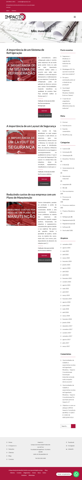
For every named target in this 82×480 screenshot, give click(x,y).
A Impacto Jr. (12, 446)
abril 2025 (65, 254)
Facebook (71, 442)
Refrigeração (41, 105)
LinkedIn (71, 449)
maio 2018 (65, 309)
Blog (9, 456)
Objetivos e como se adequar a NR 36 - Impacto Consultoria (68, 408)
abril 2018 (65, 312)
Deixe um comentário (45, 115)
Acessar (65, 122)
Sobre (7, 10)
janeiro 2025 (66, 265)
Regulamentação (67, 220)
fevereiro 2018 (67, 319)
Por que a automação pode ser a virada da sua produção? (68, 81)
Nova (39, 473)
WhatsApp (32, 475)
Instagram (71, 446)
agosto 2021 (66, 285)
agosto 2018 (66, 302)
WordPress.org (67, 135)
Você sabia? (66, 230)
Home (10, 442)
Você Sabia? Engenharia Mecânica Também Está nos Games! (68, 91)
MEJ (63, 188)
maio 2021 (65, 288)
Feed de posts (66, 125)
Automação (66, 152)
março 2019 (66, 295)
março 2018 (66, 316)
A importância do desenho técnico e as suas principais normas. (20, 6)
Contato (11, 459)
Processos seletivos (46, 174)
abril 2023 (65, 271)
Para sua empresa (45, 103)
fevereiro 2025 (67, 261)
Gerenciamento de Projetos (68, 169)
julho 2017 (65, 343)
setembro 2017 (67, 336)
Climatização (66, 155)
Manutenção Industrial (66, 177)
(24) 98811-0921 (10, 1)
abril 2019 (65, 292)
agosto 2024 (66, 268)
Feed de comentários (66, 130)
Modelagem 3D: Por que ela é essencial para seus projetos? (68, 71)
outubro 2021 (66, 282)
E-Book (64, 164)
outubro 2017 (66, 333)
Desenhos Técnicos (68, 159)
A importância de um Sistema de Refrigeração (25, 51)
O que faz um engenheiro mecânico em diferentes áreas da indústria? (68, 103)
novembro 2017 (67, 329)
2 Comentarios (44, 183)
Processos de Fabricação (66, 198)
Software (65, 227)
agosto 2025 (66, 248)
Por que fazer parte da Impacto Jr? (68, 399)
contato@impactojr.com (24, 1)
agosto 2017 (66, 339)
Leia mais (44, 110)
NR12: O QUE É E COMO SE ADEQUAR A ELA (68, 415)
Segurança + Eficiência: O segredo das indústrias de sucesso (66, 61)
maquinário (65, 184)
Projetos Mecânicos (68, 211)
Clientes (14, 10)
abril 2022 (65, 275)
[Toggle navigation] (74, 16)
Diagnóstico (27, 473)
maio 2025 (65, 251)
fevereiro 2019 (67, 299)
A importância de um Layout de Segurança (31, 126)
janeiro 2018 (66, 322)
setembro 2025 (67, 244)
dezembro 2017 (67, 326)
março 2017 (66, 346)
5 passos (65, 148)
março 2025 (66, 258)
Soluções (11, 449)
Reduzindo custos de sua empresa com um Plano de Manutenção (31, 196)
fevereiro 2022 (67, 278)
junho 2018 (66, 305)
